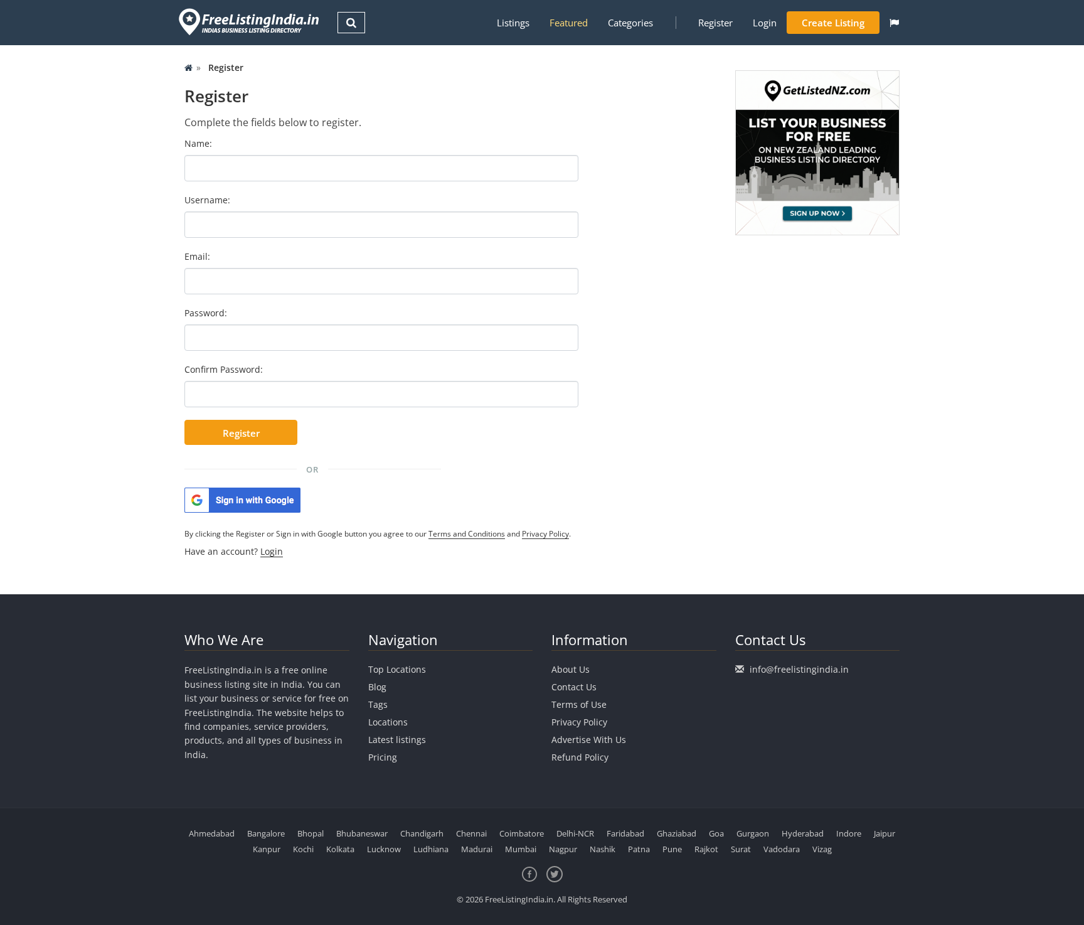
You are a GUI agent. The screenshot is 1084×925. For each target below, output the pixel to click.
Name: (198, 143)
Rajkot (706, 849)
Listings (513, 22)
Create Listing (833, 22)
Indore (848, 833)
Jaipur (884, 833)
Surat (741, 849)
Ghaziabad (676, 833)
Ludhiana (431, 849)
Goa (716, 833)
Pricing (382, 757)
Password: (205, 313)
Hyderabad (803, 833)
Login (765, 22)
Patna (639, 849)
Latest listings (397, 740)
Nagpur (563, 849)
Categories (630, 22)
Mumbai (520, 849)
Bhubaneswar (362, 833)
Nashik (602, 849)
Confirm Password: (223, 369)
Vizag (822, 849)
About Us (570, 669)
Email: (197, 256)
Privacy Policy (545, 533)
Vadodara (781, 849)
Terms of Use (579, 704)
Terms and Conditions (466, 533)
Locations (388, 722)
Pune (672, 849)
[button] (894, 22)
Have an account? (233, 551)
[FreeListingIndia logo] (250, 22)
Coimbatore (521, 833)
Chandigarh (422, 833)
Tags (378, 704)
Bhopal (310, 833)
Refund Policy (579, 757)
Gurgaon (752, 833)
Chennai (471, 833)
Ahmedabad (212, 833)
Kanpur (266, 849)
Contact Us (574, 687)
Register (715, 22)
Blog (377, 687)
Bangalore (266, 833)
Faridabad (625, 833)
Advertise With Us (588, 740)
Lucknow (384, 849)
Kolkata (340, 849)
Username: (207, 200)
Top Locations (397, 669)
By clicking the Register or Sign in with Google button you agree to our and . (377, 533)
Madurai (476, 849)
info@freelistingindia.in (799, 669)
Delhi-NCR (575, 833)
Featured (569, 22)
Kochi (303, 849)
